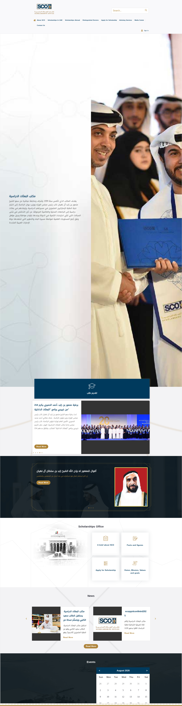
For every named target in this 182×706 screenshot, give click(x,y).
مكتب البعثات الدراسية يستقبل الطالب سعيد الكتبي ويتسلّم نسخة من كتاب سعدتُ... (74, 617)
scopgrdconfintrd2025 (135, 613)
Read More (41, 446)
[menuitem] (34, 20)
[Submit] (146, 11)
